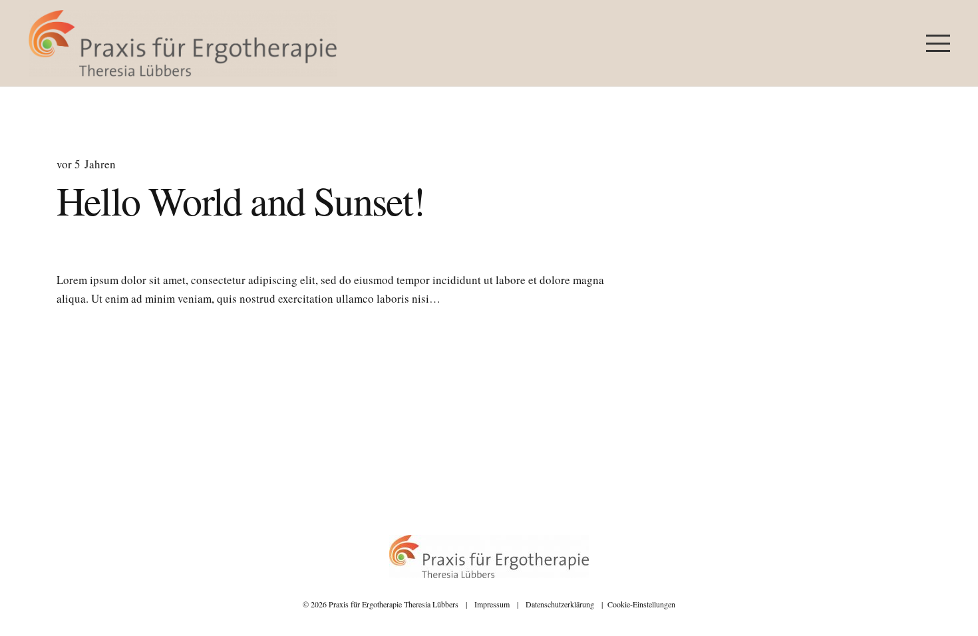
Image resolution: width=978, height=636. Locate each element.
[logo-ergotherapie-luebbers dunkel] (183, 43)
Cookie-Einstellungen (641, 604)
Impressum (492, 604)
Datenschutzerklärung (560, 604)
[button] (938, 43)
